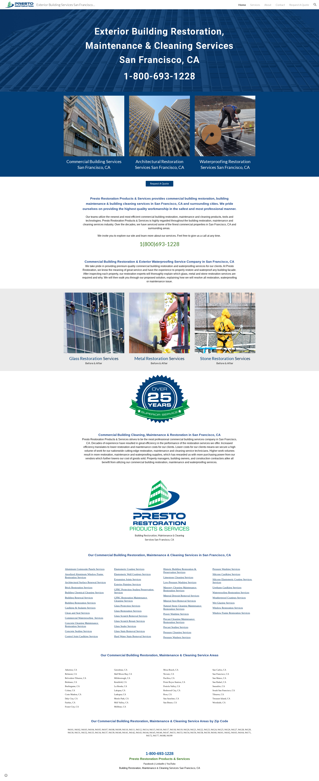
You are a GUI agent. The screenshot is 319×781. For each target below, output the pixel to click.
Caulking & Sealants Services (80, 607)
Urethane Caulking (223, 587)
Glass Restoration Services (128, 611)
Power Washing (171, 614)
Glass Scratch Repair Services (129, 621)
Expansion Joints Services (127, 579)
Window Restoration (223, 607)
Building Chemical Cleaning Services (84, 592)
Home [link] (242, 4)
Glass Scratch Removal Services (130, 616)
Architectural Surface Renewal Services (85, 582)
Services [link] (255, 4)
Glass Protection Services (127, 605)
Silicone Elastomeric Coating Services (232, 579)
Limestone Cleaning (173, 577)
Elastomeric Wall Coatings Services (132, 574)
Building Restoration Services (80, 602)
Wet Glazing (219, 602)
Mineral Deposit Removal (177, 595)
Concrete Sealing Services (78, 631)
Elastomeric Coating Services (129, 569)
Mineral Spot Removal (175, 600)
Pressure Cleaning (173, 632)
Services (189, 577)
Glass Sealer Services (125, 626)
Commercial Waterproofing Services (84, 618)
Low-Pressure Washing (175, 582)
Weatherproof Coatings (225, 597)
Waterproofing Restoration (227, 592)
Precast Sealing (171, 627)
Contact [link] (280, 4)
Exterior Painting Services (127, 584)
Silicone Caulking (222, 574)
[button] (315, 5)
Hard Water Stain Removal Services (132, 636)
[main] (159, 50)
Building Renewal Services (79, 597)
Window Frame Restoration (227, 613)
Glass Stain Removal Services (129, 631)
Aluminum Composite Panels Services (85, 569)
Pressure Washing (222, 569)
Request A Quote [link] (299, 4)
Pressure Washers (172, 637)
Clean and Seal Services (77, 613)
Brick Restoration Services (78, 587)
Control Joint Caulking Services (81, 636)
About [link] (267, 4)
